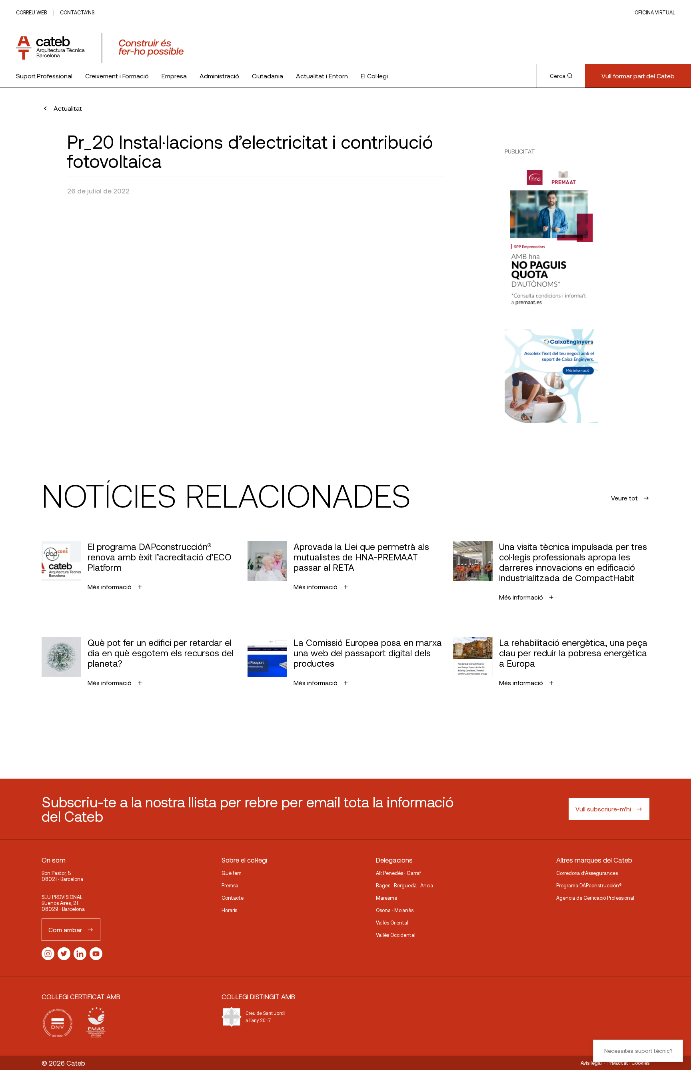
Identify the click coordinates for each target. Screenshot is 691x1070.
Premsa (230, 885)
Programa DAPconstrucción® (589, 885)
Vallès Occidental (395, 935)
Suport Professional (44, 76)
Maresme (386, 898)
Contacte (233, 898)
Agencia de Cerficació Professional (595, 898)
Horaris (229, 910)
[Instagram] (48, 953)
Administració (219, 76)
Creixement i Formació (117, 76)
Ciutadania (267, 76)
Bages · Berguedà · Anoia (404, 885)
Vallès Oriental (392, 922)
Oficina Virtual (655, 12)
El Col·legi (374, 76)
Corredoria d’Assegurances (587, 873)
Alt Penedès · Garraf (398, 873)
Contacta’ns (77, 12)
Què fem (232, 873)
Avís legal (591, 1063)
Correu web (31, 12)
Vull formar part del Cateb (638, 76)
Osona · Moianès (394, 910)
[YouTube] (96, 953)
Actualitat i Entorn (322, 76)
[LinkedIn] (80, 953)
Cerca (557, 76)
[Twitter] (64, 953)
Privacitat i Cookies (628, 1063)
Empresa (174, 76)
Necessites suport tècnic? (638, 1050)
